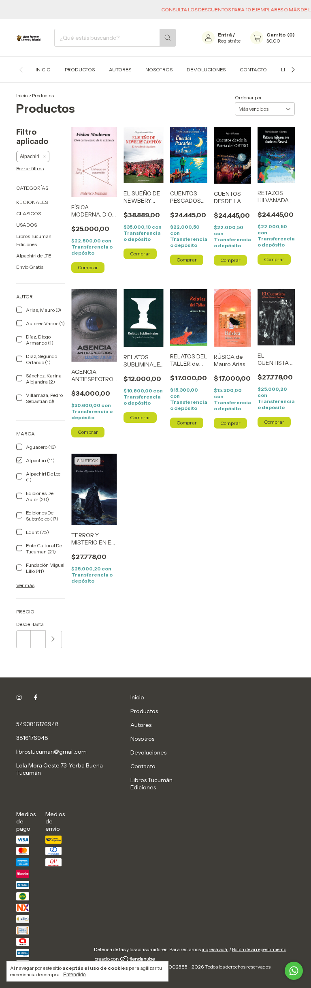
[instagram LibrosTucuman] (19, 697)
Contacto (253, 69)
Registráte (229, 41)
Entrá (225, 35)
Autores (120, 69)
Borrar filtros (30, 168)
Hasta (37, 624)
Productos (80, 69)
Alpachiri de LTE (33, 256)
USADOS (26, 225)
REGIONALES (32, 202)
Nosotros (159, 69)
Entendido (74, 974)
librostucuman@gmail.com (51, 751)
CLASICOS (28, 213)
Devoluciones (206, 69)
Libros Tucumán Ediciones (151, 783)
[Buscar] (168, 38)
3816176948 (32, 738)
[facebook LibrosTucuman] (35, 697)
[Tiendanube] (125, 961)
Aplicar (53, 639)
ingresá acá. (215, 949)
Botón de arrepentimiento (259, 949)
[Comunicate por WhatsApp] (294, 971)
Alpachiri (29, 156)
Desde (23, 624)
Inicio (43, 69)
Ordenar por (248, 97)
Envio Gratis (29, 267)
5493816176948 (37, 724)
